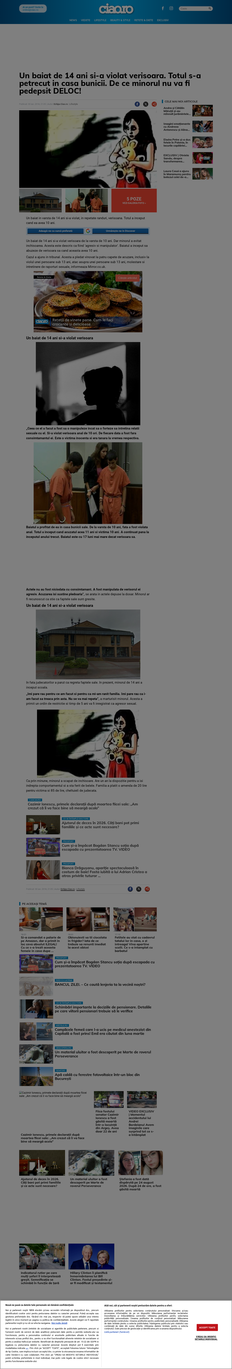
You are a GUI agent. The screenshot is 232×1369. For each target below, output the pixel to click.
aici (27, 1348)
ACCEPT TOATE (207, 1327)
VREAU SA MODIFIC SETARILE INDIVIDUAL (206, 1337)
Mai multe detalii (59, 1323)
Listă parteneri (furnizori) (116, 1332)
